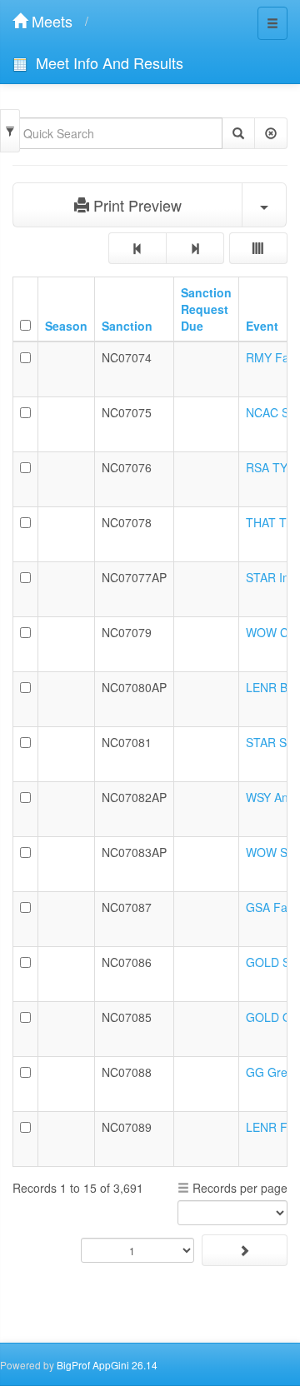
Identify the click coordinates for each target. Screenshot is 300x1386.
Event (262, 325)
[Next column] (195, 248)
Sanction (127, 325)
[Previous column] (137, 248)
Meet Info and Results (107, 62)
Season (66, 325)
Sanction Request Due (206, 309)
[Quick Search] (238, 133)
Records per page (238, 1187)
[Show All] (271, 133)
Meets (50, 21)
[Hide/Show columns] (258, 248)
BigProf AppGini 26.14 (107, 1365)
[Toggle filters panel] (10, 130)
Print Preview (135, 205)
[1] (245, 1250)
